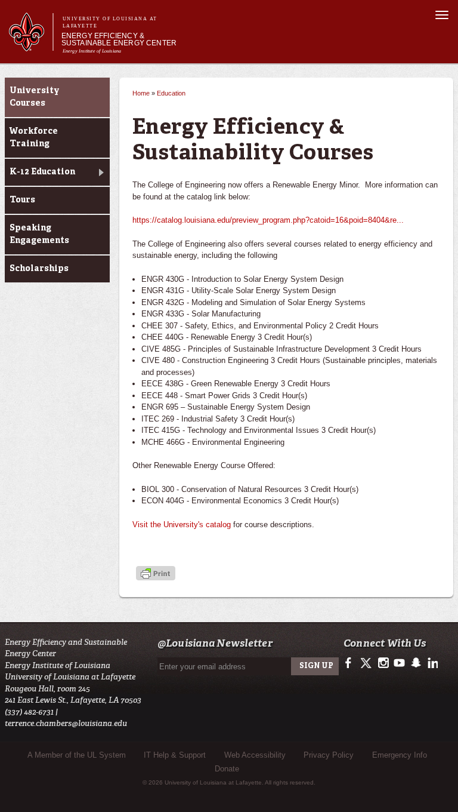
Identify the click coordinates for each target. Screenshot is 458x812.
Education (171, 93)
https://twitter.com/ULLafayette (367, 663)
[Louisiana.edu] (31, 45)
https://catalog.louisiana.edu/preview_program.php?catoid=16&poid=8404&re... (268, 220)
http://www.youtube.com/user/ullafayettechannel (399, 663)
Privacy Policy (329, 755)
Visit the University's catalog (181, 524)
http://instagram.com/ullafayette (383, 663)
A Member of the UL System (76, 755)
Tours (22, 200)
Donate (227, 768)
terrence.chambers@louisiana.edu (66, 723)
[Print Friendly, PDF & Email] (155, 574)
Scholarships (39, 268)
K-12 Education (42, 172)
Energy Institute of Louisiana (92, 51)
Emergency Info (399, 755)
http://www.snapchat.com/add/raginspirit (415, 663)
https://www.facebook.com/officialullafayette (351, 663)
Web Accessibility (255, 755)
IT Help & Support (175, 755)
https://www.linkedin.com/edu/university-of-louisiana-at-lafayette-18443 (431, 663)
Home (141, 93)
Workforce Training (34, 137)
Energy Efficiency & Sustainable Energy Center (119, 39)
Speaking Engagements (39, 234)
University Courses (35, 97)
